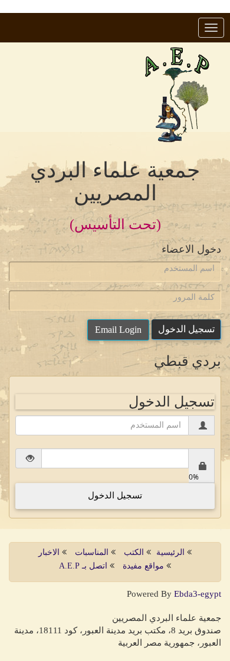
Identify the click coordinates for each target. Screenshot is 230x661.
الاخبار (49, 552)
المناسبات (92, 552)
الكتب (134, 552)
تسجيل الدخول (186, 329)
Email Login (118, 330)
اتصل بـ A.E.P (83, 565)
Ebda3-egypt (197, 594)
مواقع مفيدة (144, 565)
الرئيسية (171, 552)
